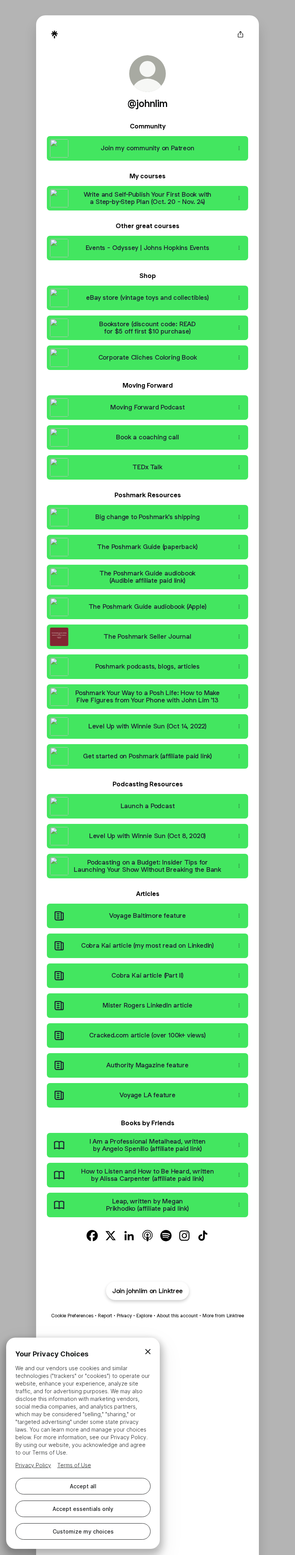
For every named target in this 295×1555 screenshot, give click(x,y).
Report (105, 1315)
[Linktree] (54, 34)
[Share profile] (240, 34)
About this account (177, 1315)
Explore (144, 1315)
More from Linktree (223, 1315)
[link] (92, 1235)
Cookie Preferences (72, 1315)
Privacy (124, 1315)
